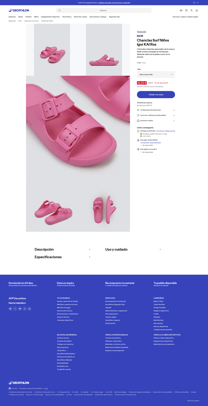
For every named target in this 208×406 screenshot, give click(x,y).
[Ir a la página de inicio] (19, 10)
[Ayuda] (186, 10)
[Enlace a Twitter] (15, 308)
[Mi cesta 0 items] (196, 10)
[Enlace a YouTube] (20, 308)
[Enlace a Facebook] (10, 308)
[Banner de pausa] (194, 2)
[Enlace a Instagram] (24, 308)
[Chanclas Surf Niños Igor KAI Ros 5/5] (104, 206)
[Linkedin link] (29, 308)
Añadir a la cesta (156, 95)
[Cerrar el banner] (197, 2)
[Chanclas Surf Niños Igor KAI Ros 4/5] (52, 206)
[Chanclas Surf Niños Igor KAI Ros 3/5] (78, 128)
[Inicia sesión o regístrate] (191, 10)
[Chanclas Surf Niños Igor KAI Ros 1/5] (104, 50)
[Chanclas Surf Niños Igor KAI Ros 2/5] (52, 50)
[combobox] (156, 74)
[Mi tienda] (181, 10)
